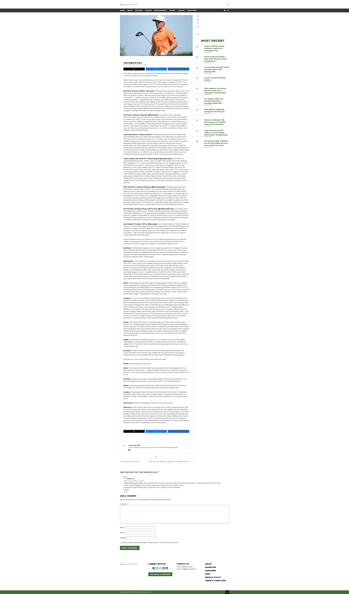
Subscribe (191, 10)
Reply (126, 492)
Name (122, 527)
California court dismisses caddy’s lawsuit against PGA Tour (169, 461)
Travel (172, 10)
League (181, 10)
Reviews (139, 10)
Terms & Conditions (215, 581)
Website (123, 538)
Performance (160, 10)
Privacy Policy (213, 577)
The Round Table (130, 65)
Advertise (210, 567)
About (208, 564)
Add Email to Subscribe (160, 574)
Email (122, 533)
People (148, 10)
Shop (207, 574)
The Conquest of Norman (130, 461)
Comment (124, 504)
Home (122, 10)
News (130, 10)
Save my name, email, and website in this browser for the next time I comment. (150, 542)
